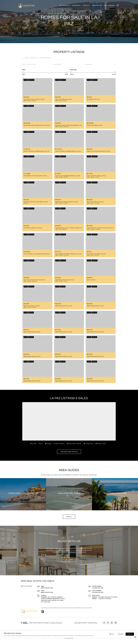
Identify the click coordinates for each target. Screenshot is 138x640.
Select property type (29, 64)
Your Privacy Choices (69, 638)
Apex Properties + (64, 5)
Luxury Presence (56, 623)
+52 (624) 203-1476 (97, 592)
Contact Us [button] (69, 559)
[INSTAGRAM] (108, 622)
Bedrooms (89, 64)
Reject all (111, 634)
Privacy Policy (92, 623)
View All (69, 516)
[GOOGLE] (115, 622)
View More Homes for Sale (69, 451)
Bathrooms (57, 64)
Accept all (129, 634)
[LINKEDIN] (111, 622)
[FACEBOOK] (104, 622)
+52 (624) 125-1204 (97, 588)
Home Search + (76, 5)
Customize (120, 634)
